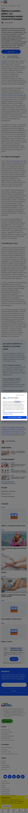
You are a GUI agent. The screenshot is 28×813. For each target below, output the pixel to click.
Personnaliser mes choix (7, 414)
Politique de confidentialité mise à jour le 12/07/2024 (13, 412)
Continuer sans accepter (20, 395)
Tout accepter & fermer (14, 417)
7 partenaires (17, 401)
